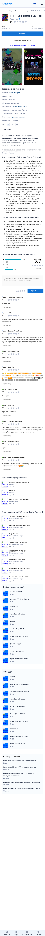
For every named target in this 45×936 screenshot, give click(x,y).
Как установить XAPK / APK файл (22, 45)
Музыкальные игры (18, 117)
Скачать (22, 34)
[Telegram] (3, 124)
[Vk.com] (8, 124)
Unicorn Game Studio (20, 106)
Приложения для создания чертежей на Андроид (21, 782)
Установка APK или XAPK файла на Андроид (19, 767)
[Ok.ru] (12, 124)
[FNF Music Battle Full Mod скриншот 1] (34, 66)
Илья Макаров (14, 93)
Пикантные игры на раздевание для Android (19, 761)
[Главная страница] (7, 6)
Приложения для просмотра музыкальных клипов (21, 788)
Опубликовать (35, 290)
